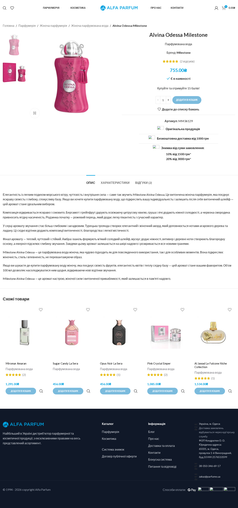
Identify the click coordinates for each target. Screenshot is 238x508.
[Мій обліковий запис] (216, 8)
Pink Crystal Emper (159, 363)
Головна (8, 25)
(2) (24, 374)
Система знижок (113, 449)
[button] (21, 391)
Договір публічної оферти (119, 456)
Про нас (153, 438)
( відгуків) (187, 61)
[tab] (90, 180)
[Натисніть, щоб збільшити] (34, 113)
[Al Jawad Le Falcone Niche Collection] (213, 333)
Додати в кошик (187, 99)
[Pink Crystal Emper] (166, 333)
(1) (118, 374)
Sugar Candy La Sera (65, 363)
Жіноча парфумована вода (89, 25)
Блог (151, 431)
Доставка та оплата (161, 445)
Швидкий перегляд (41, 391)
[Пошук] (4, 8)
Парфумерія (27, 25)
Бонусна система (160, 459)
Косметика (109, 438)
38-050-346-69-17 (210, 465)
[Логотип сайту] (119, 7)
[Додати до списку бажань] (40, 310)
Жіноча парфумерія (53, 25)
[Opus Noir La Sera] (119, 333)
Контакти (154, 452)
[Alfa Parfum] (23, 424)
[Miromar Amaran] (24, 333)
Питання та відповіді (162, 466)
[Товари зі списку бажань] (12, 8)
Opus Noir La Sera (111, 363)
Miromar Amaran (16, 363)
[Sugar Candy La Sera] (72, 333)
